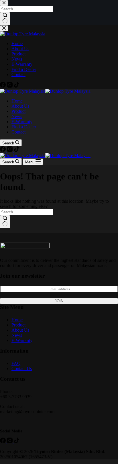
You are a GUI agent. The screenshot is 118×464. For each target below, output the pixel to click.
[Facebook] (3, 150)
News (16, 116)
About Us (20, 106)
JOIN (59, 301)
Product (18, 111)
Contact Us (21, 368)
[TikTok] (16, 150)
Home (17, 100)
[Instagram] (10, 150)
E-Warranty (21, 121)
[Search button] (5, 221)
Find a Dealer (23, 126)
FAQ (16, 363)
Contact (18, 131)
